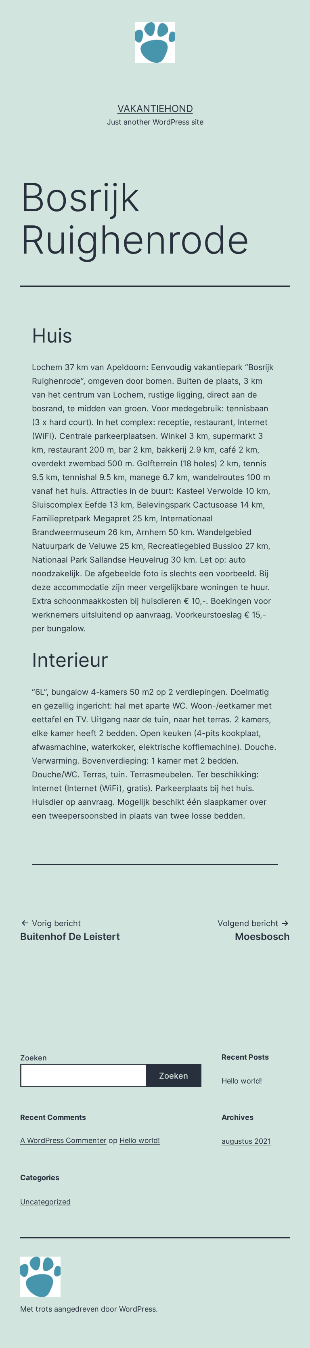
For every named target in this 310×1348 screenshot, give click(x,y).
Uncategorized (45, 1202)
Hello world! (242, 1081)
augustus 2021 (246, 1141)
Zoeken (33, 1058)
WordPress (137, 1309)
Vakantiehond (155, 108)
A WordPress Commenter (63, 1140)
